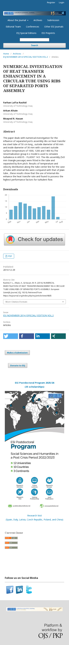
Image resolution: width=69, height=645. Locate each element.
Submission (53, 20)
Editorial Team (13, 26)
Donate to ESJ (17, 365)
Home (6, 53)
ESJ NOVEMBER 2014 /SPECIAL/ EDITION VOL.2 (25, 56)
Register (51, 2)
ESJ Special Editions (26, 33)
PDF (10, 256)
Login (61, 2)
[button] (10, 336)
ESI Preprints (48, 33)
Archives (38, 20)
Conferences (32, 26)
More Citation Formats (16, 301)
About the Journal (17, 20)
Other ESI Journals (53, 26)
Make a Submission (17, 352)
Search (34, 45)
